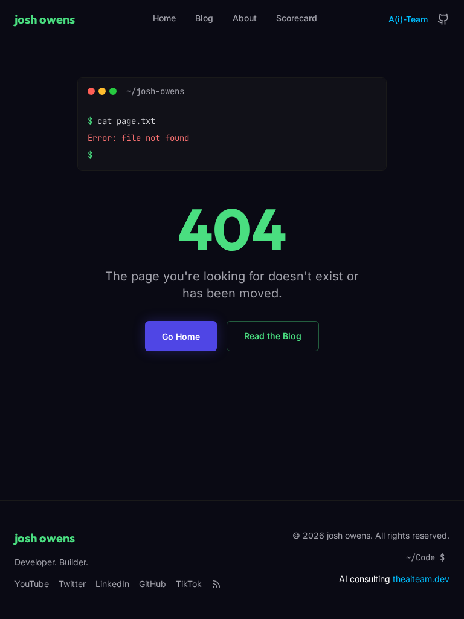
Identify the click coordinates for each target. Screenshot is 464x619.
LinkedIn (112, 583)
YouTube (31, 583)
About (245, 18)
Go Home (181, 336)
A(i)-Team (408, 19)
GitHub (152, 583)
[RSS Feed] (216, 584)
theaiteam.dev (421, 579)
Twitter (72, 583)
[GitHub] (443, 19)
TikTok (189, 583)
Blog (204, 18)
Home (164, 18)
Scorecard (296, 18)
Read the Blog (272, 336)
